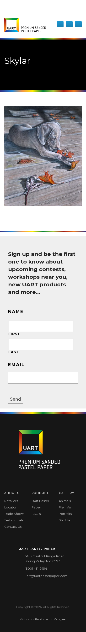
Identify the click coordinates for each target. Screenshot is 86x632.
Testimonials (13, 520)
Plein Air (65, 507)
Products (41, 493)
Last (13, 352)
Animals (65, 501)
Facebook (41, 619)
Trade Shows (14, 514)
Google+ (59, 619)
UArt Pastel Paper (40, 504)
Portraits (65, 514)
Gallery (66, 493)
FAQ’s (36, 514)
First (14, 334)
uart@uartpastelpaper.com (46, 576)
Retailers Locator (11, 504)
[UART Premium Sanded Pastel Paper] (25, 25)
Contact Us (13, 526)
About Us (13, 493)
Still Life (64, 520)
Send (15, 399)
